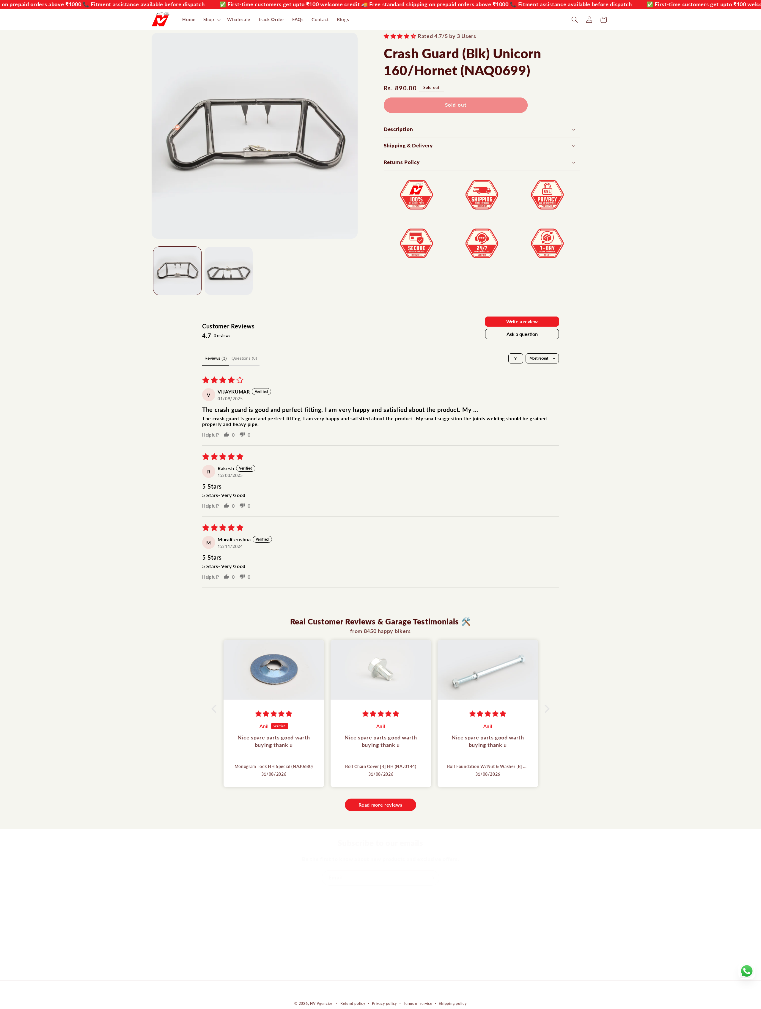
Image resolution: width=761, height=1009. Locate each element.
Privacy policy (384, 1003)
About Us (278, 915)
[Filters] (515, 358)
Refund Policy (400, 949)
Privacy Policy (400, 971)
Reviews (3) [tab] (216, 358)
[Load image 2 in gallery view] (229, 271)
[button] (211, 19)
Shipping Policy (401, 938)
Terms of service (418, 1003)
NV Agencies (321, 1003)
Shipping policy (453, 1003)
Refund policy (352, 1003)
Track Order (398, 926)
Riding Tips (280, 960)
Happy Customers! (288, 938)
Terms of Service (403, 960)
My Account (398, 915)
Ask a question (522, 334)
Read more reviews (380, 804)
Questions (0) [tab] (244, 358)
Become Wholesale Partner (298, 949)
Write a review (522, 321)
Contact (277, 926)
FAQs (274, 971)
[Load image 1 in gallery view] (177, 271)
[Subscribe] (432, 878)
